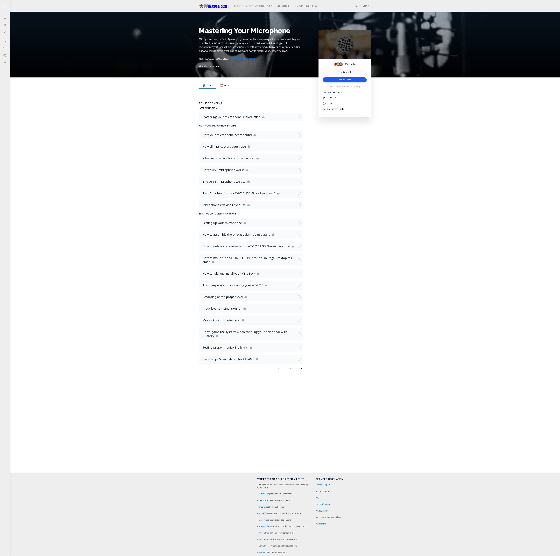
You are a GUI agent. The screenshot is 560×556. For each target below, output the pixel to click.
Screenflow (264, 513)
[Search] (356, 6)
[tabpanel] (251, 92)
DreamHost (264, 507)
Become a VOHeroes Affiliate (328, 517)
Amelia (262, 532)
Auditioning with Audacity (242, 58)
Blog (317, 497)
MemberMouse (265, 539)
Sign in (366, 5)
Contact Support (323, 484)
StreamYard (264, 520)
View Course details (209, 65)
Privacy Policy (322, 510)
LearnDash (263, 500)
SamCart (262, 545)
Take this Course (345, 80)
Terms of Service (323, 504)
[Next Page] (301, 368)
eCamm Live (264, 526)
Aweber (262, 552)
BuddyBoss (264, 493)
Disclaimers (321, 523)
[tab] (207, 86)
